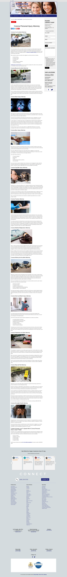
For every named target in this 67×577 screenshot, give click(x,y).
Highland (27, 512)
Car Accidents (22, 15)
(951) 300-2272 (49, 530)
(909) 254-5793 (18, 531)
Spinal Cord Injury (44, 504)
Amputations (44, 486)
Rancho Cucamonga (29, 500)
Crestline (27, 509)
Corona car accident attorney (31, 52)
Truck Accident (13, 488)
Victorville (27, 504)
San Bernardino (28, 502)
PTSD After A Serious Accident (46, 507)
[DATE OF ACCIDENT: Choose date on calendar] (46, 46)
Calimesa (27, 487)
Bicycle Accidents (13, 489)
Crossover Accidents (14, 502)
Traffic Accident (13, 504)
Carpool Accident (13, 501)
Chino (27, 507)
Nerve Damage (44, 499)
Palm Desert (28, 498)
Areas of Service (27, 15)
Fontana (27, 510)
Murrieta (27, 497)
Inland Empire (28, 513)
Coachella (27, 488)
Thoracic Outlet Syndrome (46, 506)
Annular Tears (44, 497)
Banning (27, 486)
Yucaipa (27, 505)
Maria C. (49, 457)
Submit (47, 67)
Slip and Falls (13, 496)
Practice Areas (16, 15)
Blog (41, 15)
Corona (27, 489)
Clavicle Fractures (44, 489)
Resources (37, 15)
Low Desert (28, 516)
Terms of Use (41, 574)
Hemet (27, 511)
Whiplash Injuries (44, 508)
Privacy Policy (36, 574)
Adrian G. (27, 457)
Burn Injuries (44, 488)
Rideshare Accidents (14, 498)
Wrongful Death (13, 497)
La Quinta (27, 514)
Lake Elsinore (28, 515)
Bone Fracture (44, 498)
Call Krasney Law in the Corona (16, 64)
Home (11, 15)
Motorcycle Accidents (14, 487)
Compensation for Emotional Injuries (47, 496)
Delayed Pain (44, 500)
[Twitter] (13, 1)
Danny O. (16, 457)
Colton (27, 508)
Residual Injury (44, 503)
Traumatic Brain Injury (45, 505)
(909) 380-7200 (23, 10)
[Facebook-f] (11, 1)
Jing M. (38, 457)
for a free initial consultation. (27, 442)
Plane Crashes (13, 499)
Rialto (27, 501)
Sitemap (45, 574)
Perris (27, 499)
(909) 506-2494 (33, 531)
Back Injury (43, 487)
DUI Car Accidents (13, 503)
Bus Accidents (13, 500)
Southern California (29, 523)
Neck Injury (43, 502)
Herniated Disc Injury (45, 501)
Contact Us (45, 15)
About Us (33, 15)
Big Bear (27, 506)
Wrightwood (28, 524)
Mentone (27, 496)
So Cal (27, 503)
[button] (11, 28)
